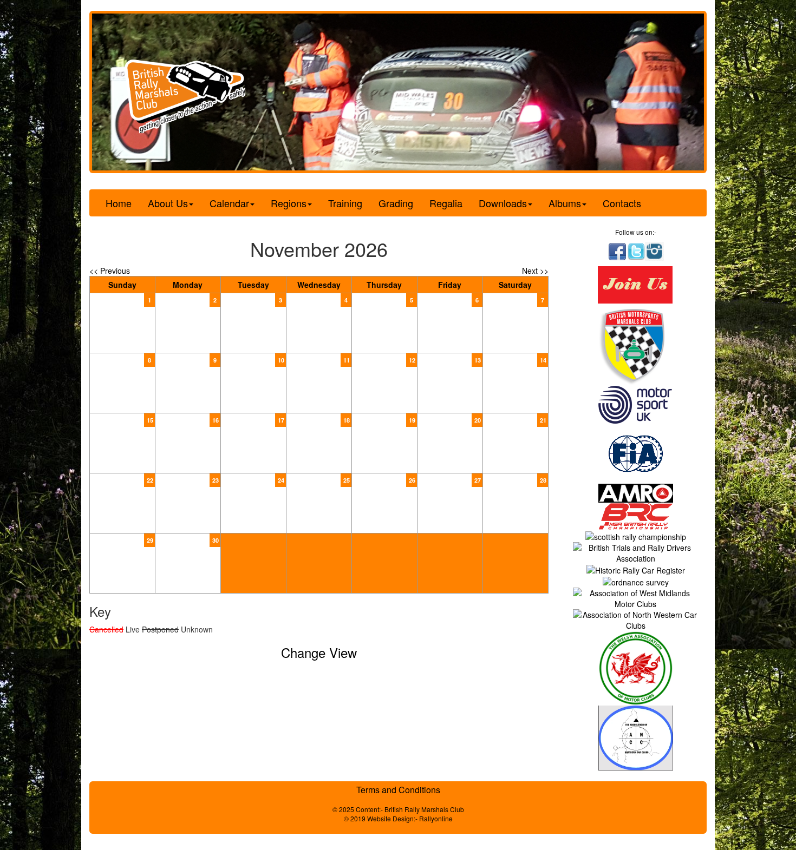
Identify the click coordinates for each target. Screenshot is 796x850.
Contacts (622, 203)
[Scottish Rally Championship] (635, 535)
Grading (396, 203)
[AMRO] (635, 491)
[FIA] (635, 452)
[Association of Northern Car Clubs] (635, 737)
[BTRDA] (636, 551)
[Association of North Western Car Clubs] (636, 619)
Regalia (445, 203)
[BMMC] (635, 346)
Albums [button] (565, 203)
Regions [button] (288, 203)
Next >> (535, 270)
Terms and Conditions (398, 789)
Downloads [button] (503, 203)
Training (345, 203)
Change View (319, 652)
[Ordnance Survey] (636, 581)
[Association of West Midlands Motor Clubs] (636, 597)
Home (119, 203)
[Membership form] (635, 283)
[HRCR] (635, 569)
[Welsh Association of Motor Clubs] (635, 667)
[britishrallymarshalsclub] (617, 250)
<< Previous (109, 270)
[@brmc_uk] (636, 250)
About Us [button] (168, 203)
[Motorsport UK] (635, 403)
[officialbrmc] (654, 250)
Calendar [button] (229, 203)
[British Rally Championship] (635, 515)
